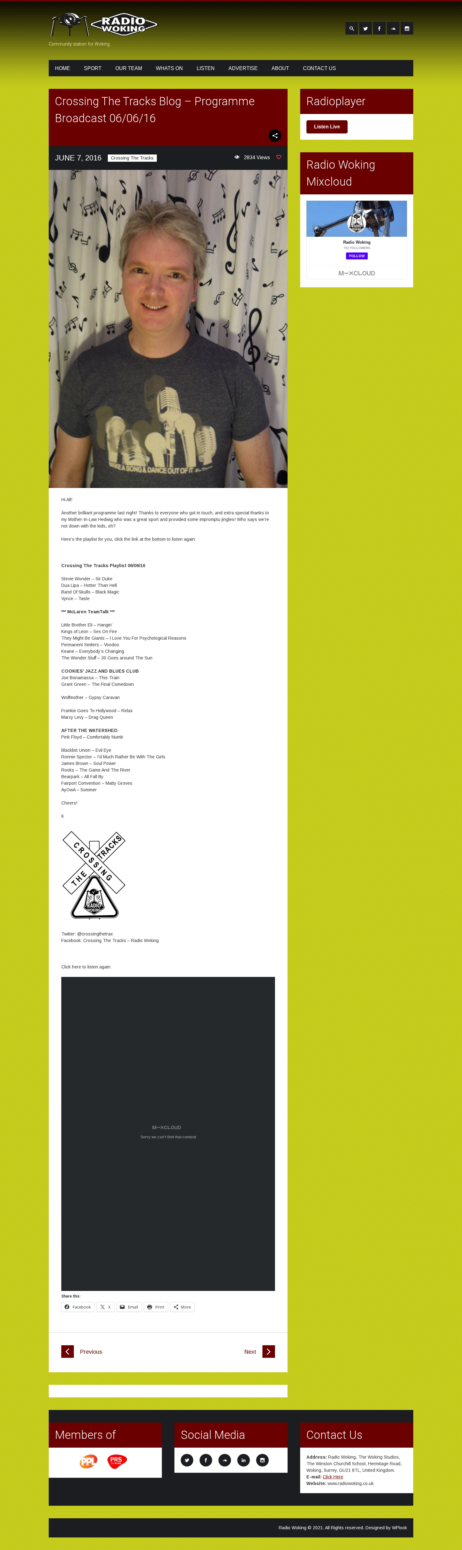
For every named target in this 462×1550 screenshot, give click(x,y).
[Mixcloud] (393, 28)
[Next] (268, 1356)
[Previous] (67, 1356)
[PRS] (117, 1468)
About (280, 68)
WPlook (399, 1527)
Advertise (243, 68)
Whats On (169, 68)
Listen (206, 68)
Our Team (128, 68)
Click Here (333, 1476)
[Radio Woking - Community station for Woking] (105, 32)
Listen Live (327, 126)
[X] (365, 28)
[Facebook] (379, 28)
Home (62, 68)
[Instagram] (407, 28)
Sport (93, 68)
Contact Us (319, 68)
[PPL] (89, 1468)
